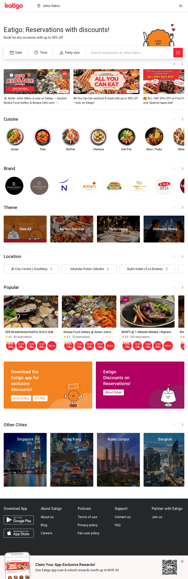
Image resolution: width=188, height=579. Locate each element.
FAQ (117, 525)
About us (47, 517)
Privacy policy (88, 525)
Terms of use (87, 517)
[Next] (182, 64)
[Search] (178, 52)
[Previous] (174, 64)
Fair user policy (89, 533)
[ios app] (19, 533)
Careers (46, 533)
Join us (157, 517)
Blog (44, 525)
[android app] (19, 520)
